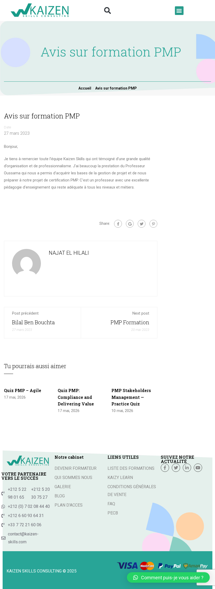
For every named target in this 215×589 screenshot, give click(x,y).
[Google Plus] (130, 224)
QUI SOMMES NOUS (73, 477)
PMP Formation (130, 322)
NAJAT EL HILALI (69, 253)
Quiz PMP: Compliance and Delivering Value (76, 397)
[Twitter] (142, 224)
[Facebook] (118, 224)
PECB (113, 512)
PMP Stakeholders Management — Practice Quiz (131, 397)
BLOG (60, 495)
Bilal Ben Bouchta (33, 322)
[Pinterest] (153, 224)
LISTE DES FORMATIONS (131, 468)
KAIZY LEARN (120, 477)
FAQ (111, 503)
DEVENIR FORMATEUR (75, 468)
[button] (107, 10)
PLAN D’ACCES (69, 505)
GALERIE (63, 486)
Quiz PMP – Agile (22, 390)
